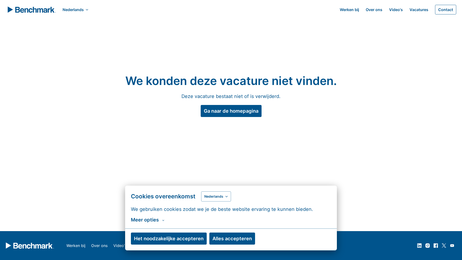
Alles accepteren (232, 238)
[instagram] (428, 245)
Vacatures (419, 9)
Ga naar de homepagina (231, 111)
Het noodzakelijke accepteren (169, 238)
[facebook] (436, 245)
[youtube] (452, 245)
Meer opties (145, 220)
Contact (445, 9)
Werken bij (349, 9)
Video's (396, 9)
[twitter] (444, 245)
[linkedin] (419, 245)
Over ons (374, 9)
